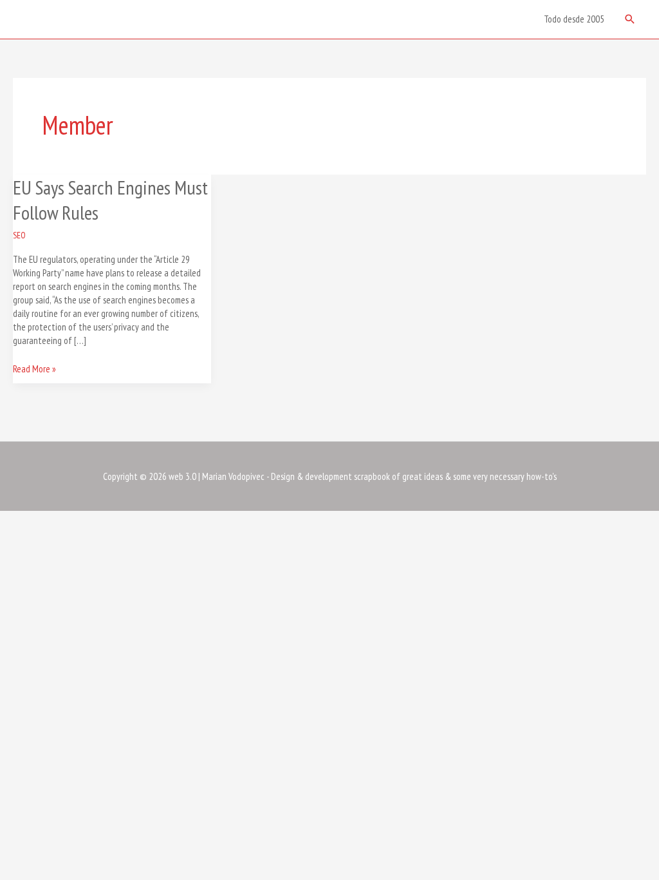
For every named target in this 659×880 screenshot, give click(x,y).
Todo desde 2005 (574, 19)
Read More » (34, 368)
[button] (630, 19)
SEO (19, 235)
